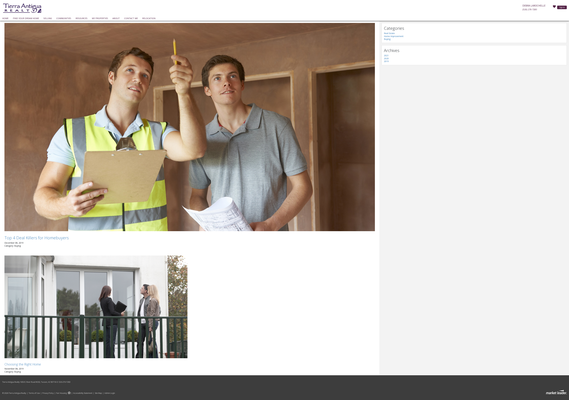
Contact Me (131, 18)
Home (5, 18)
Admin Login (109, 393)
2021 (386, 55)
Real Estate (389, 33)
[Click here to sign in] (554, 7)
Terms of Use (34, 393)
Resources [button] (81, 18)
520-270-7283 (64, 382)
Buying (387, 39)
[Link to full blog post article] (189, 127)
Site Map (98, 393)
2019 (386, 61)
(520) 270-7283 (529, 9)
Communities (63, 18)
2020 (386, 58)
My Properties (100, 18)
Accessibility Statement (82, 393)
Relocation (148, 18)
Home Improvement (393, 36)
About (116, 18)
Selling (47, 18)
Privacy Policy (48, 393)
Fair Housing (61, 393)
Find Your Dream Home (26, 18)
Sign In (562, 7)
